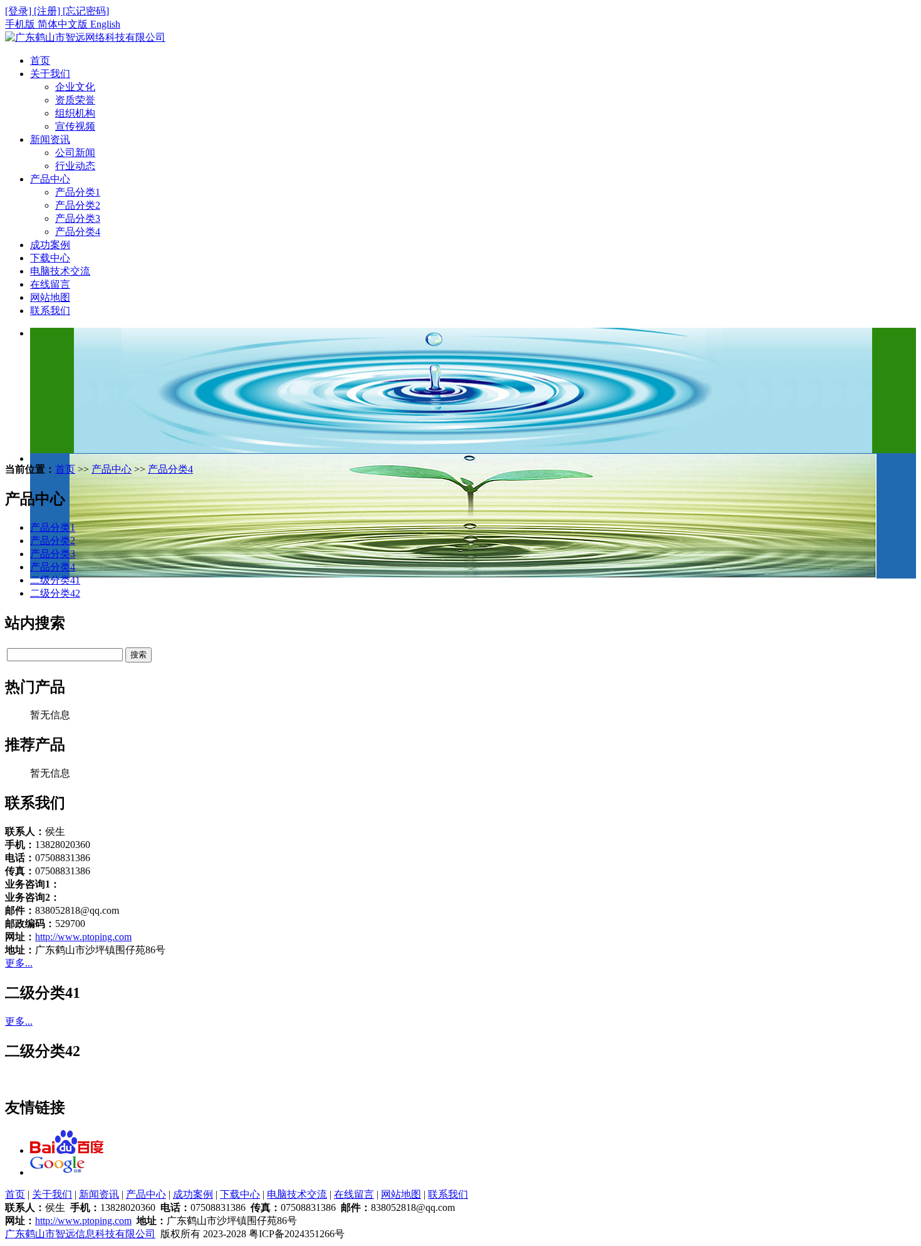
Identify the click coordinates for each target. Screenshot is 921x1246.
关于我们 (50, 73)
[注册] (48, 11)
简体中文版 (64, 24)
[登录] (19, 11)
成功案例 (50, 244)
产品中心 (50, 179)
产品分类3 (77, 218)
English (105, 24)
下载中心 (50, 258)
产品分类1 (77, 192)
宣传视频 (75, 126)
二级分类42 (55, 593)
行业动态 (75, 165)
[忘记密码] (86, 11)
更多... (19, 963)
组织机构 (75, 113)
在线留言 (50, 284)
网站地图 (50, 297)
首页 (40, 60)
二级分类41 (55, 580)
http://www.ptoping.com (83, 936)
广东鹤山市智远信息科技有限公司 (80, 1233)
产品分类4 (77, 231)
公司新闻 (75, 152)
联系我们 (50, 310)
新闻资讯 (50, 139)
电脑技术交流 (60, 271)
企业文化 (75, 86)
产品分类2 (77, 205)
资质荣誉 (75, 100)
